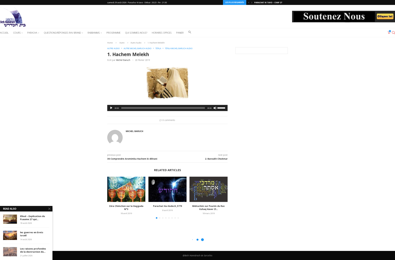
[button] (248, 2)
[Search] (393, 32)
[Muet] (214, 108)
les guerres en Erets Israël (31, 234)
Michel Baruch (123, 60)
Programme (113, 32)
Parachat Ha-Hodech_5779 (167, 206)
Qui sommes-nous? (136, 32)
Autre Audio (136, 42)
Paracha (32, 32)
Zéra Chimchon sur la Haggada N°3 (126, 208)
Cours (17, 32)
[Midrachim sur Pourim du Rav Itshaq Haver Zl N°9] (208, 189)
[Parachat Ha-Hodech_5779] (167, 189)
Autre (122, 42)
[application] (167, 108)
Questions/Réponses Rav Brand (62, 32)
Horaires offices (162, 32)
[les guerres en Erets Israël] (10, 235)
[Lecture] (111, 108)
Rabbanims (94, 32)
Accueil (4, 32)
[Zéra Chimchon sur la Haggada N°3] (126, 189)
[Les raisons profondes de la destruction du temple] (10, 251)
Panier (180, 32)
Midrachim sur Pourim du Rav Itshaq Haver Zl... (208, 208)
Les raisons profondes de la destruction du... (33, 250)
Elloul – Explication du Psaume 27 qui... (32, 218)
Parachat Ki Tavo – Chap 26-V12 (270, 2)
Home (110, 42)
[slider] (221, 107)
